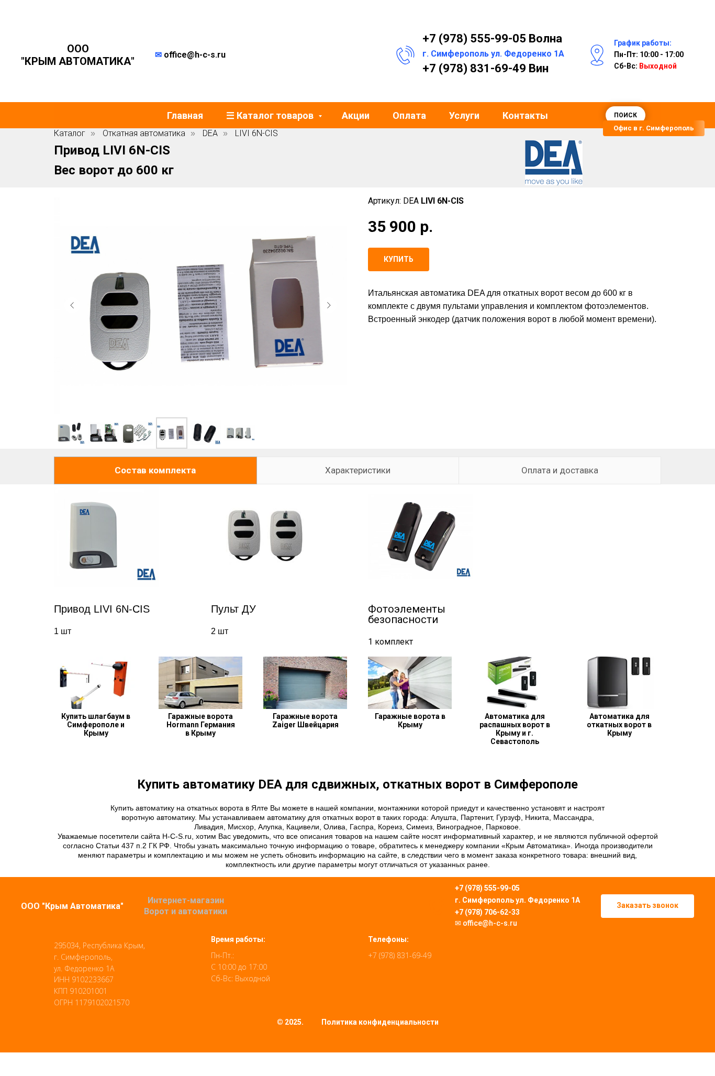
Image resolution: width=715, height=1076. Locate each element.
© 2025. (290, 1022)
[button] (654, 128)
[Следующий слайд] (329, 305)
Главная (185, 115)
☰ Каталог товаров (271, 115)
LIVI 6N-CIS (256, 133)
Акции (356, 115)
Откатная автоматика (144, 133)
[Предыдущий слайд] (72, 305)
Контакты (525, 115)
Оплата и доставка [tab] (559, 470)
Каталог (69, 133)
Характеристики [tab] (357, 470)
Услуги (464, 115)
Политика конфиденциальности (380, 1022)
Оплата (409, 115)
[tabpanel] (357, 566)
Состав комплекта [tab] (155, 470)
